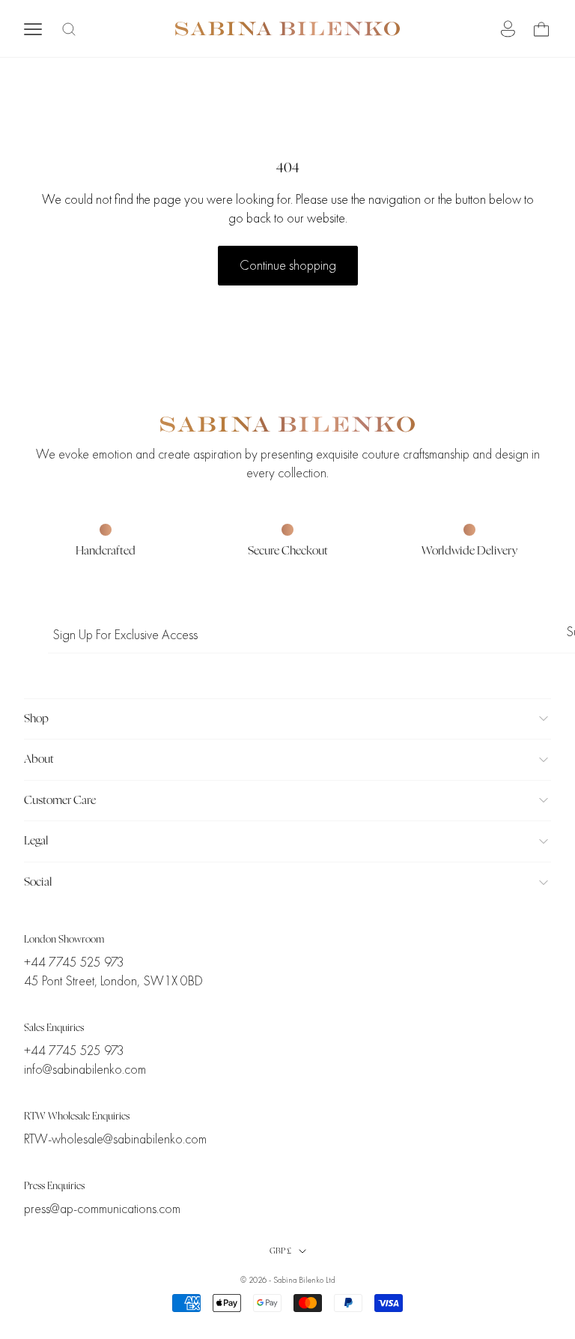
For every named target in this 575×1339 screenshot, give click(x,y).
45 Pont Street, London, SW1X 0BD (113, 981)
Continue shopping (288, 265)
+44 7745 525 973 (74, 962)
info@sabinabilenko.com (85, 1069)
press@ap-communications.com (102, 1209)
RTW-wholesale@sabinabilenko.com (115, 1139)
